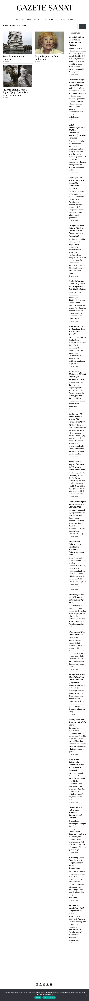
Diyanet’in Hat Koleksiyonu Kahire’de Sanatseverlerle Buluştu (75, 812)
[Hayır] (86, 995)
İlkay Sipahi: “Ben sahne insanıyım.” (77, 633)
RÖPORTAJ (53, 19)
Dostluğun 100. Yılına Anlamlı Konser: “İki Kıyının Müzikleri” (77, 418)
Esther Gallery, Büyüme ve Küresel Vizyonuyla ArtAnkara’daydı (77, 375)
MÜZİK (36, 19)
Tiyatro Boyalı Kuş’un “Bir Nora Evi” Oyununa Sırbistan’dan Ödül (77, 465)
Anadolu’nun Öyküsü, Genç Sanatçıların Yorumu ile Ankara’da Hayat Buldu (76, 548)
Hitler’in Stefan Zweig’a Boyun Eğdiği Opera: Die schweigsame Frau (15, 92)
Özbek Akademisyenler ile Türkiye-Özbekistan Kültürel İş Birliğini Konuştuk (77, 131)
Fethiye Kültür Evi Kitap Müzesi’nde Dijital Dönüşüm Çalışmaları (77, 678)
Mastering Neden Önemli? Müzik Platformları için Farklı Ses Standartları (76, 862)
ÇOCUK (62, 19)
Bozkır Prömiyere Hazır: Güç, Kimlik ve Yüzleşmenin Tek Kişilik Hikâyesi (77, 285)
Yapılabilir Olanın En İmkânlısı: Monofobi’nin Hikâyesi (76, 41)
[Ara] (82, 26)
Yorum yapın (74, 74)
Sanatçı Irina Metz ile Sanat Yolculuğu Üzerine (77, 722)
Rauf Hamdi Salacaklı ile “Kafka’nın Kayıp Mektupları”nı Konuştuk (76, 764)
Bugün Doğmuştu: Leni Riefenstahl (47, 57)
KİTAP (44, 19)
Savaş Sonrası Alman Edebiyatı (13, 57)
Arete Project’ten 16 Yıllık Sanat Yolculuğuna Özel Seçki (76, 598)
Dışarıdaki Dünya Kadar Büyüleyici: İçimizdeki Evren (76, 82)
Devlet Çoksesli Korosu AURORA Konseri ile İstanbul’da (76, 181)
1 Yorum (72, 714)
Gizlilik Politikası (49, 998)
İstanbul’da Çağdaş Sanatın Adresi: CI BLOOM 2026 (77, 504)
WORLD (70, 19)
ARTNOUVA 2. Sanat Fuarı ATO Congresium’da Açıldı (76, 909)
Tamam (37, 998)
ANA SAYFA (20, 19)
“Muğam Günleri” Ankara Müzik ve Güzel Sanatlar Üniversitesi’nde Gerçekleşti (77, 230)
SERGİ (29, 19)
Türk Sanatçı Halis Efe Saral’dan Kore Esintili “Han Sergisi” (77, 330)
